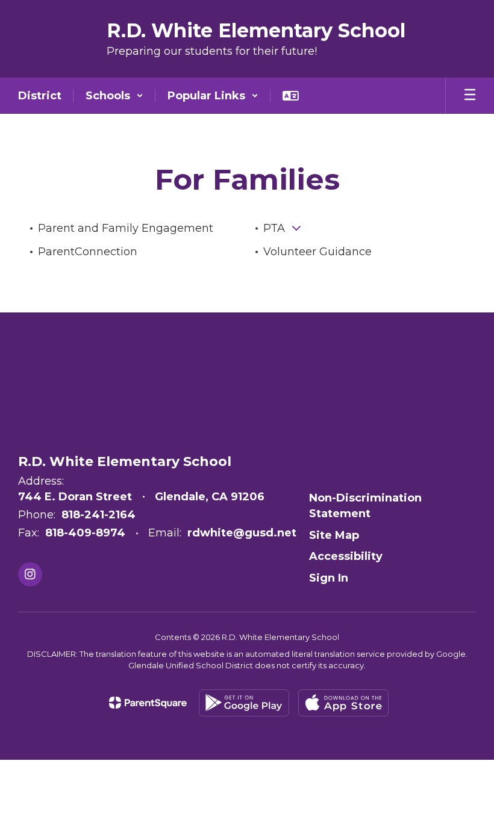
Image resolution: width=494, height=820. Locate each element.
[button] (114, 96)
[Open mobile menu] (470, 96)
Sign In (328, 578)
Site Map (334, 535)
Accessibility (346, 556)
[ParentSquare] (148, 703)
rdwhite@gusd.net (241, 532)
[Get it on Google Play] (244, 702)
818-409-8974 (85, 532)
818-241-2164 (98, 514)
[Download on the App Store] (343, 702)
